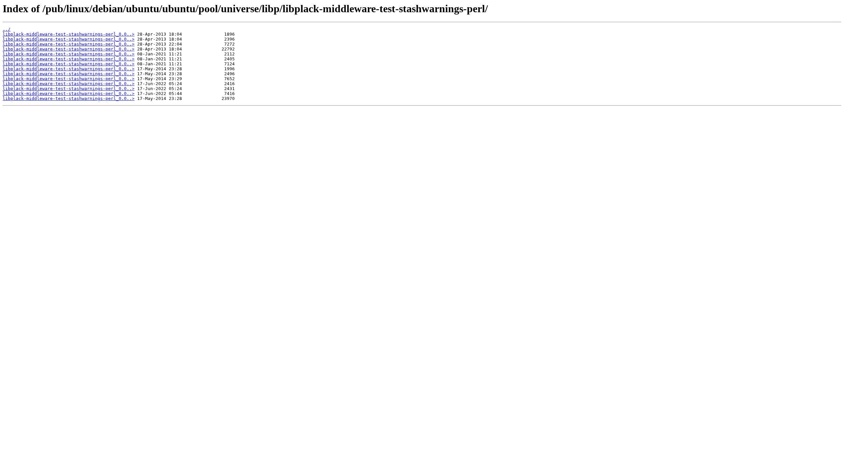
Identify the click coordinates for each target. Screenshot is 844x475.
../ (7, 29)
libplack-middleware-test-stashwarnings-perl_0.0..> (69, 34)
